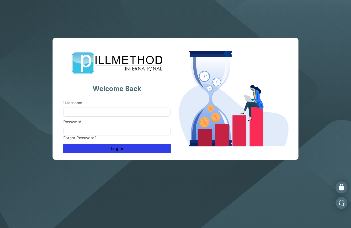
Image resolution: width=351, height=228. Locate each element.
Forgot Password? (79, 137)
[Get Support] (341, 203)
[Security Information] (341, 187)
